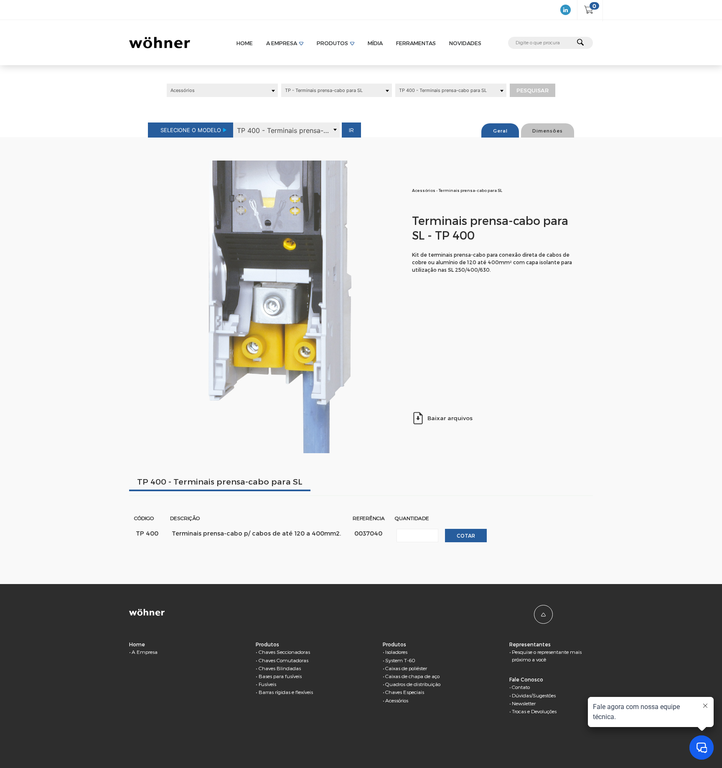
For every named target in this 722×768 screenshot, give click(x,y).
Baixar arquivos (450, 417)
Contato (521, 687)
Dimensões (547, 130)
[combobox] (222, 90)
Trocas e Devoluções (534, 711)
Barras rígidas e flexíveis (286, 692)
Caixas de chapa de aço (412, 676)
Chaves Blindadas (280, 668)
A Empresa (281, 43)
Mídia (375, 43)
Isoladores (396, 652)
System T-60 (400, 660)
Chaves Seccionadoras (284, 652)
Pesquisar (532, 90)
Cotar (466, 535)
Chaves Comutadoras (283, 660)
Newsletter (524, 703)
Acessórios (396, 700)
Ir (351, 130)
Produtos (332, 43)
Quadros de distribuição (412, 684)
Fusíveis (267, 684)
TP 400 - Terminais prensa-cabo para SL (220, 481)
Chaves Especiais (404, 692)
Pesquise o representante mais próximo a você (547, 655)
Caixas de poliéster (406, 668)
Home (244, 43)
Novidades (465, 43)
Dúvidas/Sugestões (534, 695)
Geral (500, 130)
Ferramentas (416, 43)
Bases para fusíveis (280, 676)
